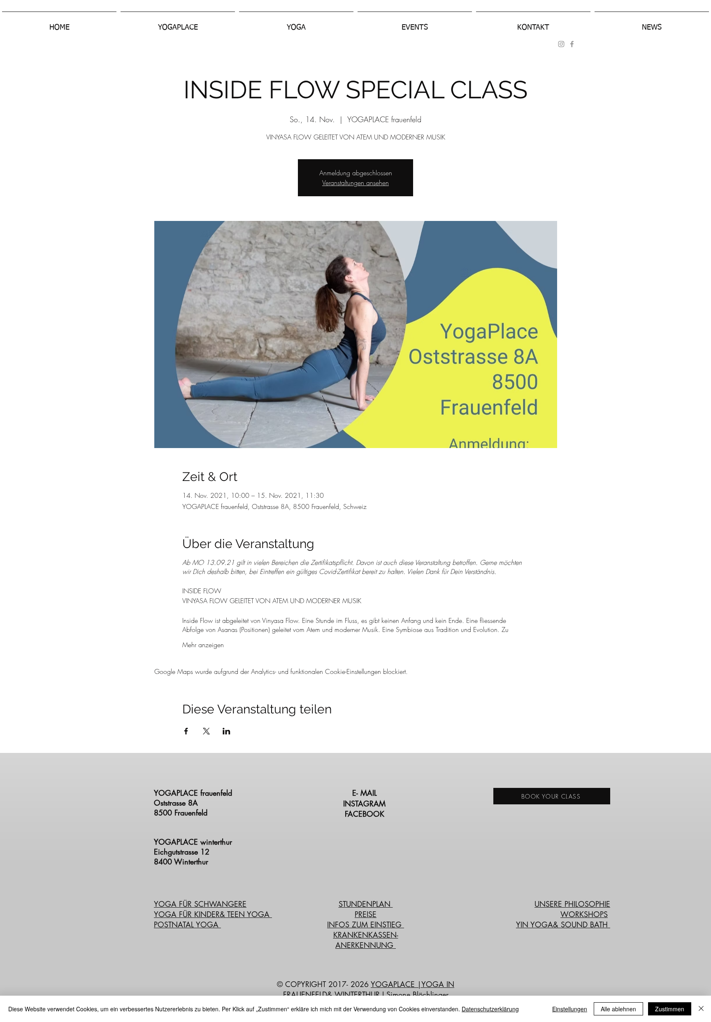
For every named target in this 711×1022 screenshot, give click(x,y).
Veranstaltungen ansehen (355, 182)
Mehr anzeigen (203, 644)
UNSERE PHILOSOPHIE (572, 904)
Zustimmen (669, 1009)
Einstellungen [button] (569, 1009)
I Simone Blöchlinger (414, 994)
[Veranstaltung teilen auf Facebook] (186, 731)
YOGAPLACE (394, 984)
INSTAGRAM (365, 803)
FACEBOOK (366, 814)
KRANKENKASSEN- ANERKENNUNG (365, 940)
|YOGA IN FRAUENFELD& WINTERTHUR (369, 989)
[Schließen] (701, 1008)
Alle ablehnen (618, 1009)
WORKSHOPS (584, 914)
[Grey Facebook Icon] (572, 44)
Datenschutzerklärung (490, 1009)
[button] (177, 24)
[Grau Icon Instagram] (561, 44)
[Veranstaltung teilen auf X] (206, 731)
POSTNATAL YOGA (187, 924)
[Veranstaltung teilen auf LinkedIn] (226, 731)
